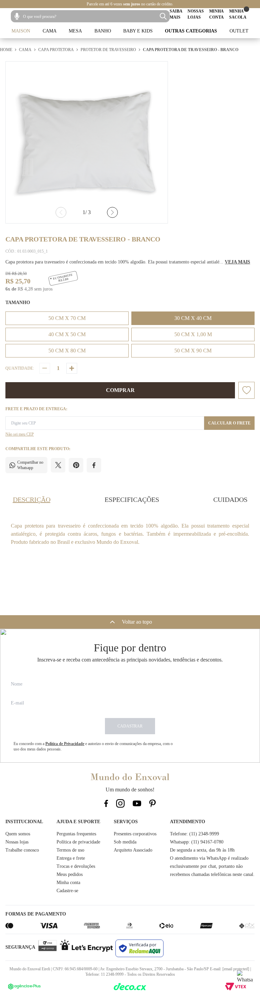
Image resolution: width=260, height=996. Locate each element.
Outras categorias (191, 30)
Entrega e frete (71, 858)
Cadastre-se (67, 890)
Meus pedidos (70, 874)
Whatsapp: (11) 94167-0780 (196, 841)
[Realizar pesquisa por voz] (17, 16)
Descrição (31, 499)
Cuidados (230, 499)
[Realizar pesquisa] (163, 16)
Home (6, 49)
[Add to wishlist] (246, 390)
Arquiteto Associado (133, 850)
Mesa (75, 30)
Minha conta (68, 882)
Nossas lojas (16, 841)
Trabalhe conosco (22, 850)
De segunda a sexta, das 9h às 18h (202, 850)
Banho (102, 30)
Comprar (120, 390)
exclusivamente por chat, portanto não (206, 866)
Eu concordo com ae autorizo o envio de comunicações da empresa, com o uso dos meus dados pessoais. (93, 746)
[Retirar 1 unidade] (44, 368)
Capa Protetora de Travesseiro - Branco (190, 49)
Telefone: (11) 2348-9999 (194, 833)
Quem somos (17, 833)
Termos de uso (70, 850)
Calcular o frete (229, 423)
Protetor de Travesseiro (108, 49)
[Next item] (112, 212)
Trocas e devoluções (76, 866)
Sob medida (125, 841)
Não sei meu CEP (19, 434)
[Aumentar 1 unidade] (71, 368)
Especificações (132, 499)
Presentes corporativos (135, 833)
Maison (21, 30)
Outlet (239, 30)
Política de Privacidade (64, 743)
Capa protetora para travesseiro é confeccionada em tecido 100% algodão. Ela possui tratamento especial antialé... (127, 261)
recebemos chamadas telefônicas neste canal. (212, 874)
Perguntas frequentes (76, 833)
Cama (50, 30)
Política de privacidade (78, 841)
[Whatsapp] (245, 978)
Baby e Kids (138, 30)
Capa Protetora (56, 49)
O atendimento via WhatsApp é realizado (209, 858)
